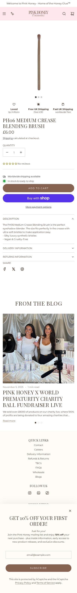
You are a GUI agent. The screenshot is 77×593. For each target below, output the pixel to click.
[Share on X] (13, 269)
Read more (9, 420)
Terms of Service (45, 582)
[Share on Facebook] (5, 269)
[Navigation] (4, 14)
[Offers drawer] (12, 14)
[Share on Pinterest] (22, 269)
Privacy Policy (23, 582)
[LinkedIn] (38, 493)
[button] (10, 163)
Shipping (8, 138)
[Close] (70, 511)
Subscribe (38, 568)
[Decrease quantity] (7, 152)
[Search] (64, 14)
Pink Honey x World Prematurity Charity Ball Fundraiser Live (33, 398)
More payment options (38, 207)
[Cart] (72, 14)
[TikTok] (47, 493)
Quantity (9, 145)
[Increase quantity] (21, 152)
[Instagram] (30, 493)
